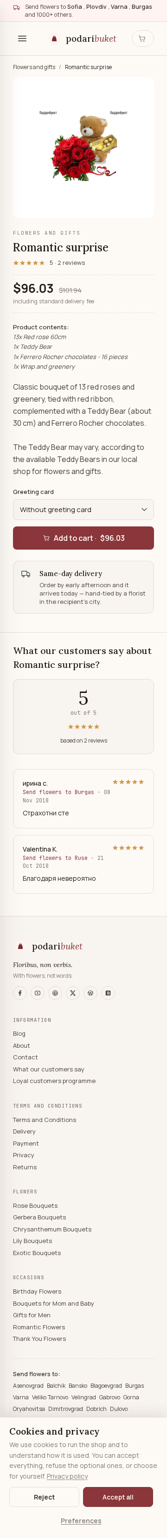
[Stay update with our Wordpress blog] (90, 993)
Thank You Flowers (39, 1338)
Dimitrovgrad (66, 1409)
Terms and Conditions (44, 1119)
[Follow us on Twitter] (73, 993)
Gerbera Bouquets (39, 1217)
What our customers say (48, 1069)
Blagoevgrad (106, 1386)
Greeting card (33, 491)
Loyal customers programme (54, 1081)
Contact (25, 1057)
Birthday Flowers (37, 1291)
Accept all (118, 1497)
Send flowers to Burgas (60, 791)
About (21, 1045)
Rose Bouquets (35, 1205)
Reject (44, 1497)
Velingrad (84, 1397)
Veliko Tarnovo (51, 1397)
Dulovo (119, 1409)
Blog (19, 1033)
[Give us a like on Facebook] (20, 993)
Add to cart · (89, 538)
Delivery (24, 1131)
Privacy (23, 1155)
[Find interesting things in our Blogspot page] (108, 993)
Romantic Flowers (39, 1327)
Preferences (81, 1520)
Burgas (134, 1386)
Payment (26, 1143)
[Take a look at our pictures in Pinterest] (55, 993)
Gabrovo (110, 1397)
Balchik (57, 1386)
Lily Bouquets (32, 1241)
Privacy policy (67, 1476)
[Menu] (22, 38)
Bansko (79, 1386)
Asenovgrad (29, 1386)
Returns (25, 1167)
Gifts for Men (32, 1315)
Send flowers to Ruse (57, 857)
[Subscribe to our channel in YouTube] (38, 993)
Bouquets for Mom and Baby (53, 1303)
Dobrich (97, 1409)
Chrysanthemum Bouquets (52, 1229)
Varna (21, 1397)
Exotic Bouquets (37, 1253)
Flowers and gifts (34, 67)
